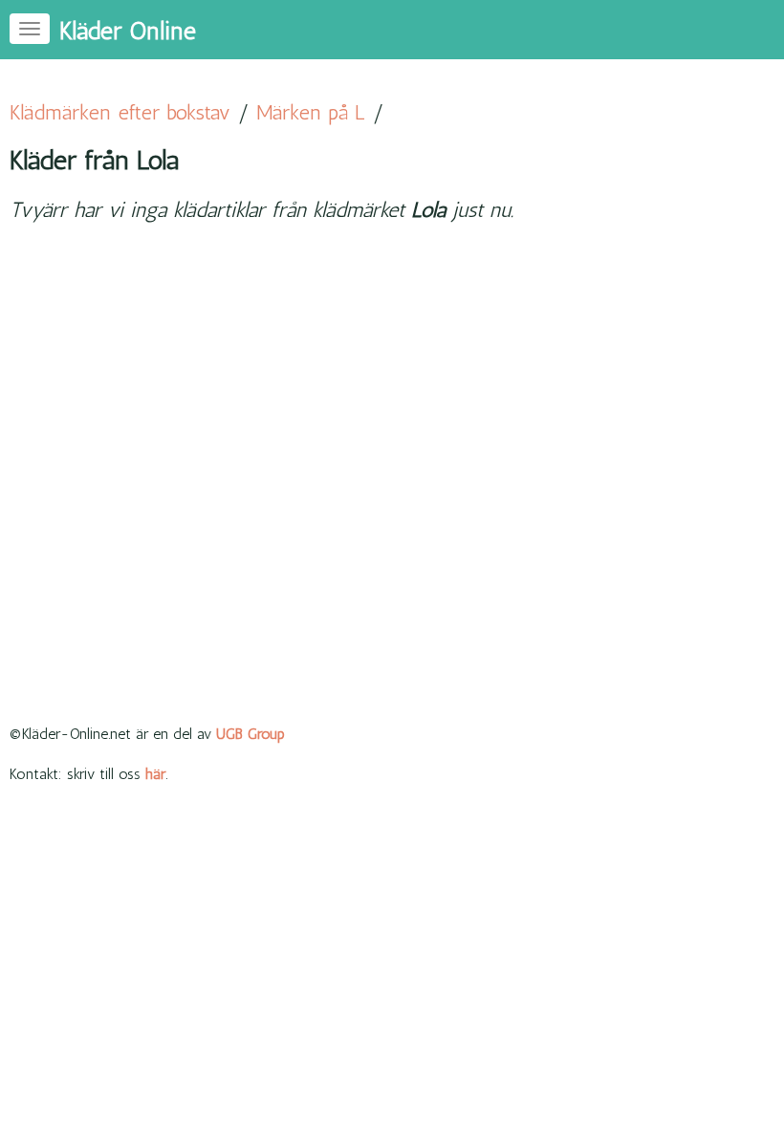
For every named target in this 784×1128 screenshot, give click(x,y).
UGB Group (250, 734)
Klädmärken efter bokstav (120, 112)
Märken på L (310, 112)
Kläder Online (127, 31)
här (155, 774)
